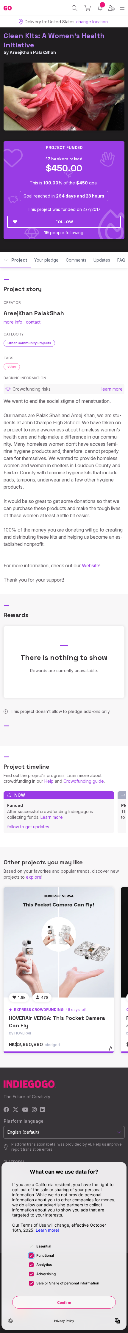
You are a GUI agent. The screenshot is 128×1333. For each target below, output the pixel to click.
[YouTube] (25, 1110)
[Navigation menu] (122, 8)
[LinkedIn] (42, 1110)
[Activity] (100, 8)
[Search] (74, 8)
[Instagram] (34, 1110)
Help (49, 781)
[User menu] (111, 8)
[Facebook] (6, 1110)
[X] (15, 1110)
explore (33, 877)
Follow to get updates (28, 826)
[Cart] (87, 8)
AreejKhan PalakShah (33, 52)
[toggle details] (112, 1050)
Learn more (51, 817)
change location (92, 21)
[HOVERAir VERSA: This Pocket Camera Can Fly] (59, 942)
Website (90, 565)
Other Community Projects (29, 343)
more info (13, 321)
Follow (64, 221)
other (11, 366)
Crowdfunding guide (83, 781)
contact (33, 321)
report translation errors (31, 1149)
